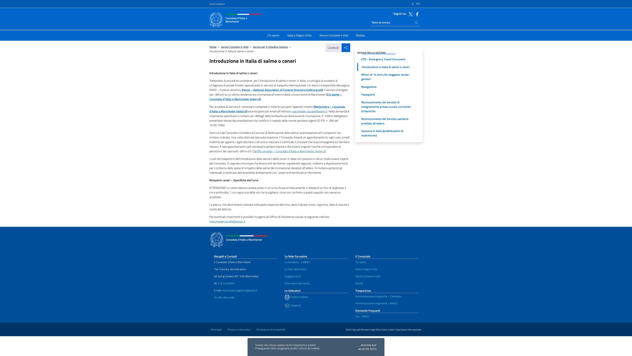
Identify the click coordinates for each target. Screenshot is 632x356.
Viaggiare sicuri (293, 276)
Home (212, 47)
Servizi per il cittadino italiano (270, 47)
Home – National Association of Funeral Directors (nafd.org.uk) (282, 90)
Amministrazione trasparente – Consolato (378, 296)
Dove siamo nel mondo (297, 283)
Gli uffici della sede (224, 297)
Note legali (216, 329)
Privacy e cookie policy (239, 329)
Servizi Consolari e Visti (235, 47)
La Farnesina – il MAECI (298, 262)
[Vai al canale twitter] (410, 14)
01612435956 (226, 283)
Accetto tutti (367, 349)
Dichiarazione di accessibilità (270, 329)
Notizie (359, 283)
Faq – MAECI (362, 316)
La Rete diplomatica (295, 269)
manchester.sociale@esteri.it (309, 111)
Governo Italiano (217, 4)
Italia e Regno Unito (366, 269)
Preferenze (369, 345)
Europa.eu (295, 305)
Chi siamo (360, 262)
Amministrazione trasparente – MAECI (376, 303)
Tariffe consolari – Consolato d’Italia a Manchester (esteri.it (289, 151)
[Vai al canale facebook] (416, 14)
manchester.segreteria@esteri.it (239, 290)
